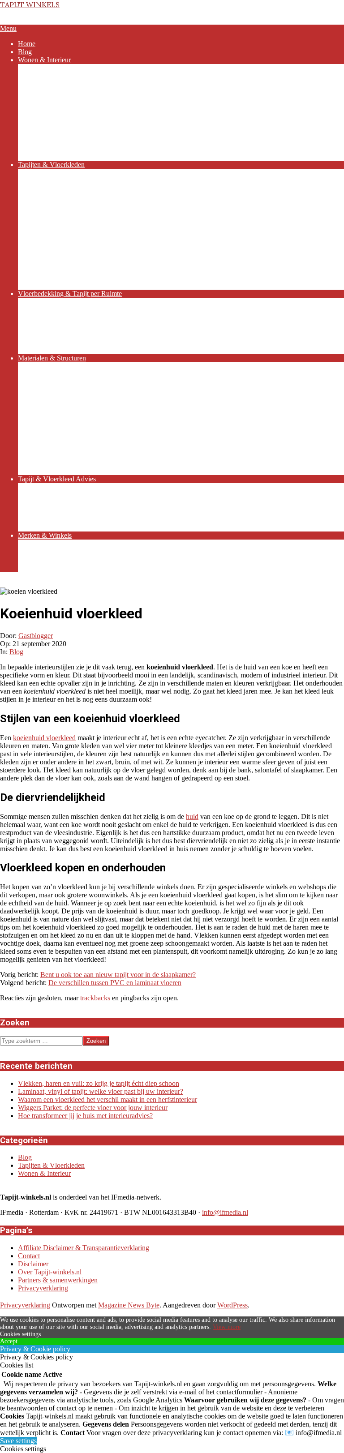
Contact (29, 1256)
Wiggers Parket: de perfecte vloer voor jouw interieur (93, 1107)
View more (227, 1327)
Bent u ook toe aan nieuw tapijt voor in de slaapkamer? (118, 974)
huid (192, 816)
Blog (16, 652)
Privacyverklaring (43, 1288)
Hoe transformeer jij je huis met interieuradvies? (85, 1115)
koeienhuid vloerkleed (44, 738)
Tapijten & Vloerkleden (51, 1165)
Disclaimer (33, 1264)
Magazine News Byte (128, 1305)
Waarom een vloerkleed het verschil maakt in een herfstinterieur (107, 1099)
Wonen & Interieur (44, 1173)
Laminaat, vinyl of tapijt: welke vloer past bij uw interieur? (100, 1091)
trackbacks (95, 998)
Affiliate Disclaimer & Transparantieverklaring (83, 1248)
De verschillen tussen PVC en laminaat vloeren (114, 982)
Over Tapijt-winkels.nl (50, 1272)
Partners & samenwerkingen (58, 1280)
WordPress (232, 1305)
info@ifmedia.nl (225, 1212)
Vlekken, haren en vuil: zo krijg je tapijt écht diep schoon (98, 1083)
